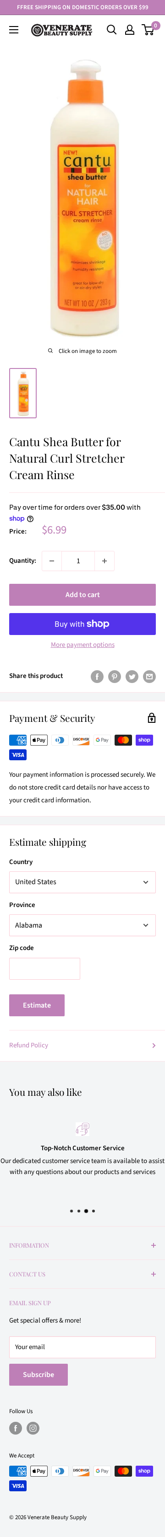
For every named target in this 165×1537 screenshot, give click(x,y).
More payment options (83, 645)
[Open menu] (13, 29)
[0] (148, 29)
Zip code (21, 948)
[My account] (129, 30)
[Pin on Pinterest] (114, 676)
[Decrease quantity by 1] (51, 561)
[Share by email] (149, 676)
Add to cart (83, 595)
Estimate (37, 1005)
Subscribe (38, 1375)
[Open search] (112, 30)
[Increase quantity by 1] (104, 561)
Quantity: (22, 561)
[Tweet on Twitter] (132, 676)
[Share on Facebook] (97, 676)
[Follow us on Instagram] (33, 1428)
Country (21, 862)
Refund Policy (28, 1045)
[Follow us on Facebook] (15, 1428)
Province (22, 905)
